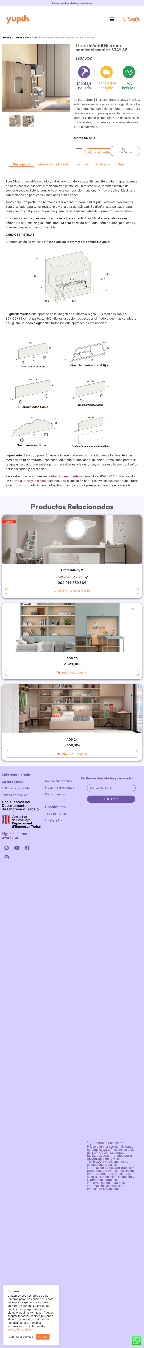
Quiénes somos (12, 782)
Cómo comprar (55, 794)
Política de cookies (14, 795)
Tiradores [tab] (82, 164)
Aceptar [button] (42, 1336)
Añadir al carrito (98, 152)
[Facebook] (27, 847)
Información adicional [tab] (53, 164)
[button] (112, 19)
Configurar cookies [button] (20, 1336)
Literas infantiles (26, 37)
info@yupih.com (34, 481)
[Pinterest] (6, 847)
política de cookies (20, 1329)
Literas (6, 37)
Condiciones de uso (58, 781)
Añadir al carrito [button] (74, 672)
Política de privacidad (16, 788)
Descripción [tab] (21, 164)
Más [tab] (120, 164)
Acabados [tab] (103, 164)
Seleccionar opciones (74, 591)
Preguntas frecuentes (59, 788)
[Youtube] (17, 847)
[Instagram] (6, 857)
